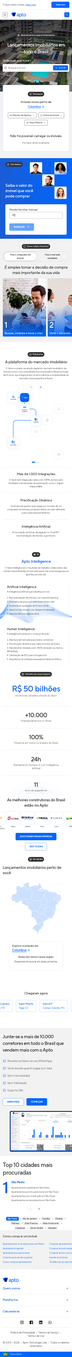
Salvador (52, 1228)
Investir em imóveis (58, 1257)
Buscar (62, 68)
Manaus (15, 1223)
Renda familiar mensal (23, 209)
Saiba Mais (13, 1101)
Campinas (20, 1228)
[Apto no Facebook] (31, 1322)
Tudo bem (60, 5)
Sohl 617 (27, 1004)
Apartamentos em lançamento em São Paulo (33, 1200)
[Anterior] (30, 1209)
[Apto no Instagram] (22, 1322)
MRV (57, 827)
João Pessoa (31, 1223)
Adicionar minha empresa (36, 836)
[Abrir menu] (5, 14)
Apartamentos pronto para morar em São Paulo (35, 1191)
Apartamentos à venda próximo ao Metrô (23, 1243)
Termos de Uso (36, 1336)
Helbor (14, 827)
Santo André (36, 1228)
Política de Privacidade (22, 1332)
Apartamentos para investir (16, 1253)
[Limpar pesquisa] (43, 106)
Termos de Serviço (48, 1332)
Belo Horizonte (51, 1223)
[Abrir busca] (66, 14)
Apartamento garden (13, 1248)
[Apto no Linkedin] (40, 1322)
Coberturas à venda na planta (17, 1257)
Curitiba (46, 1218)
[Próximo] (38, 1209)
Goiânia (59, 1218)
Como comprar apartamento (17, 1262)
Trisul (29, 827)
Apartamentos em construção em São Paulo (33, 1196)
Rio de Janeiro (30, 1218)
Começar (37, 1101)
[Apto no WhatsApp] (50, 1322)
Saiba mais (30, 4)
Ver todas (36, 846)
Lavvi (43, 827)
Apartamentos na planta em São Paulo (30, 1187)
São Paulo (13, 1218)
